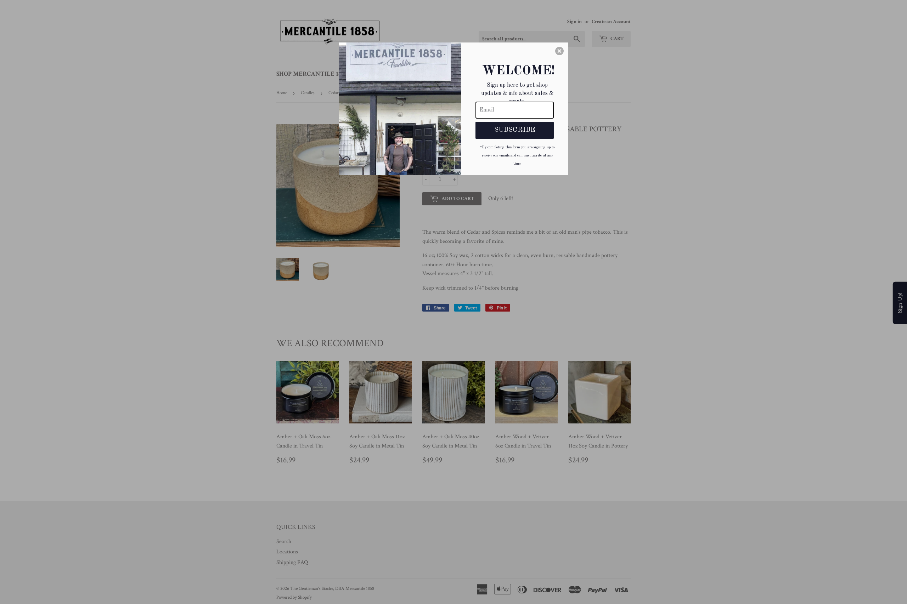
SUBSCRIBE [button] (514, 129)
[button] (559, 51)
